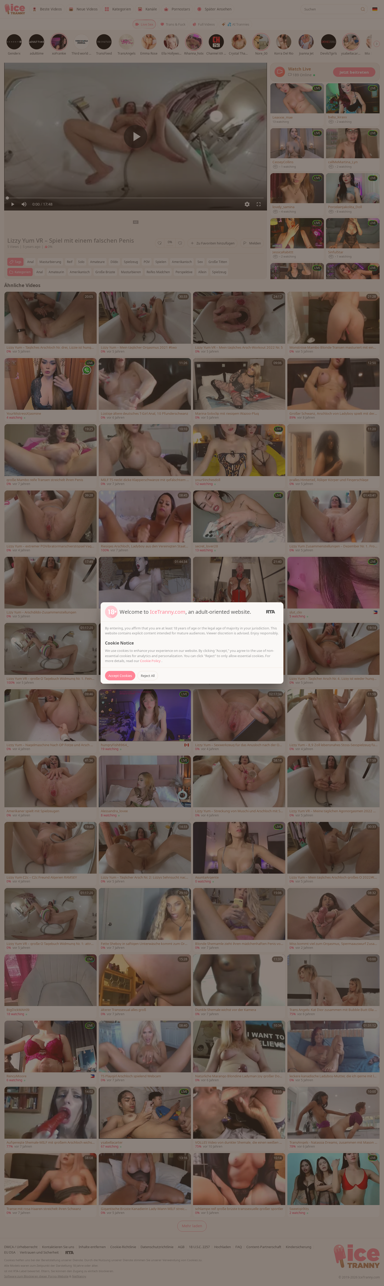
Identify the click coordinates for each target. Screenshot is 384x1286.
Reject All (148, 675)
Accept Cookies (120, 675)
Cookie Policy (150, 660)
